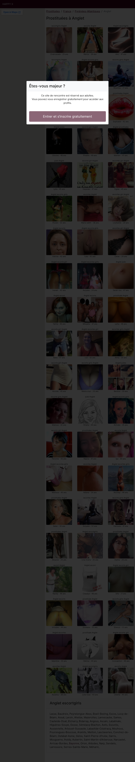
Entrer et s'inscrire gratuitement (67, 116)
